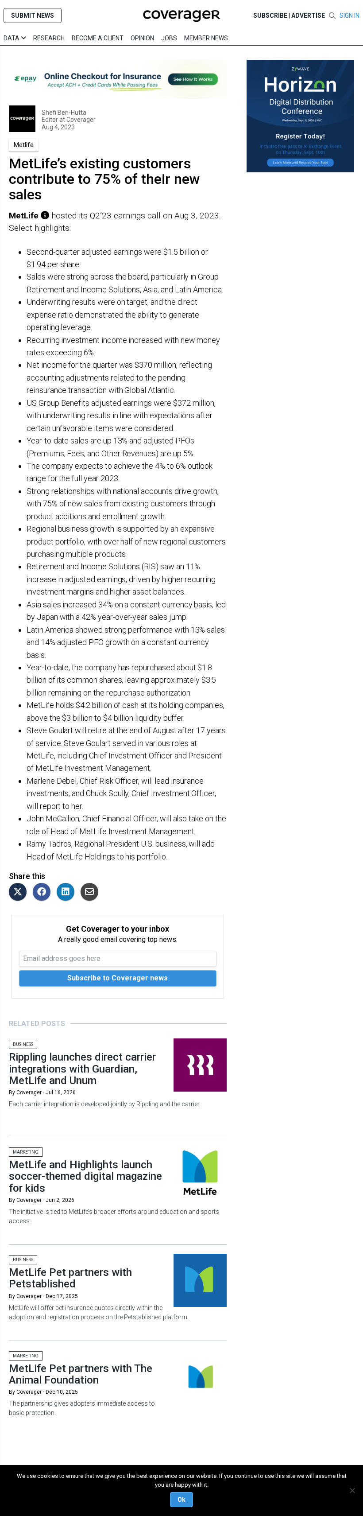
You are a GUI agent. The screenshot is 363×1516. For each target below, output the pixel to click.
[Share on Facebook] (44, 892)
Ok (181, 1499)
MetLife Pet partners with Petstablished (70, 1278)
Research (49, 38)
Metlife (24, 145)
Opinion (142, 38)
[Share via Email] (92, 892)
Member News (206, 38)
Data (12, 38)
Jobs (169, 38)
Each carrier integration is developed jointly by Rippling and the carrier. (105, 1104)
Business (23, 1044)
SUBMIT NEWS (32, 15)
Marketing (26, 1152)
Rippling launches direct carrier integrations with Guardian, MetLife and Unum (82, 1069)
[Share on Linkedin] (68, 892)
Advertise (308, 15)
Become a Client (98, 38)
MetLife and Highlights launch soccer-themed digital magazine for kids (85, 1176)
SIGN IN (349, 15)
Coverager (80, 119)
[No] (352, 1490)
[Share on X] (20, 892)
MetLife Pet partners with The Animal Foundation (80, 1374)
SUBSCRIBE (270, 15)
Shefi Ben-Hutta (64, 112)
